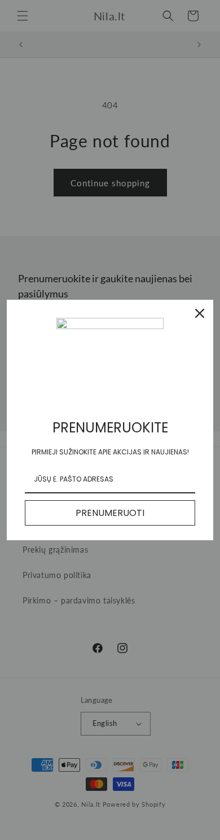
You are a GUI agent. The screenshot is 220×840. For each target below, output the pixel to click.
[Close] (199, 313)
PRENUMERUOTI (110, 512)
